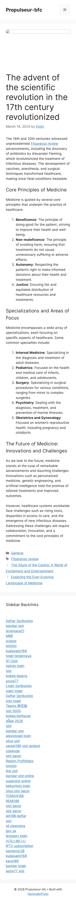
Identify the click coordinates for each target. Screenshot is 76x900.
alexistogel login (18, 736)
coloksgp (13, 751)
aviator (11, 641)
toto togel (13, 701)
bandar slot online (20, 776)
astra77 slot (15, 871)
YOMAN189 (15, 796)
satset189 (13, 746)
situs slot (13, 741)
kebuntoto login (18, 786)
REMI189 (12, 801)
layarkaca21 (15, 631)
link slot (12, 771)
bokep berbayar (18, 716)
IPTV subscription (19, 846)
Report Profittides (20, 761)
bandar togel (16, 866)
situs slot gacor (18, 791)
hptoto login (15, 666)
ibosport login (16, 836)
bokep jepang (16, 676)
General (17, 553)
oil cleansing (15, 826)
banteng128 (15, 851)
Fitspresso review (44, 144)
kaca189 (12, 861)
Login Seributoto (19, 686)
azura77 (12, 681)
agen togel (14, 691)
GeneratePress (38, 894)
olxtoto (11, 646)
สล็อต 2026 (14, 721)
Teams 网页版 (16, 706)
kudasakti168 (16, 651)
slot (8, 671)
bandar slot (15, 626)
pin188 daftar (16, 816)
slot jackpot (31, 746)
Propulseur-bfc (24, 10)
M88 (9, 636)
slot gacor (13, 756)
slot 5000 (13, 711)
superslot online (18, 781)
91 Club (12, 661)
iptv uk (11, 831)
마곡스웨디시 (16, 841)
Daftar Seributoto (19, 621)
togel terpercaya (18, 656)
